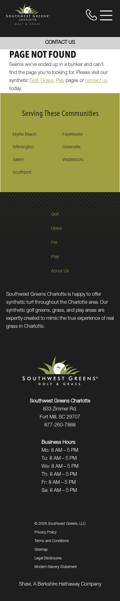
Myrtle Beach (25, 135)
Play (60, 81)
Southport (22, 173)
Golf (34, 81)
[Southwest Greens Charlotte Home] (28, 14)
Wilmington (23, 147)
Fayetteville (72, 135)
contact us (96, 81)
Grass (47, 81)
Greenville (71, 147)
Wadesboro (73, 160)
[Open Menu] (106, 15)
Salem (18, 160)
